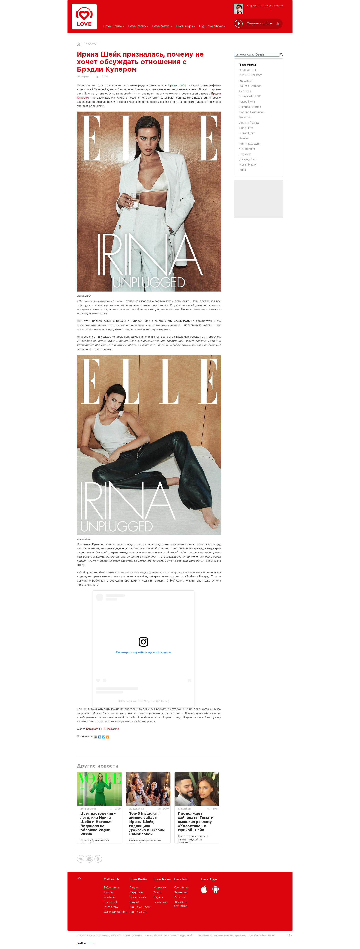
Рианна (244, 138)
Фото (157, 892)
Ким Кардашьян (249, 144)
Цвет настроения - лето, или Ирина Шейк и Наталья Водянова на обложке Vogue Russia (98, 824)
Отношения (247, 149)
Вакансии (181, 892)
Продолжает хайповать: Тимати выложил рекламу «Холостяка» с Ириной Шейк (195, 822)
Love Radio (137, 26)
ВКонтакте (112, 887)
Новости (160, 887)
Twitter (109, 892)
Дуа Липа (245, 154)
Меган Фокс (247, 133)
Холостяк (245, 117)
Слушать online (259, 23)
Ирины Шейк (177, 85)
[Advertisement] (165, 11)
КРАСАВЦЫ (247, 70)
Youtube (110, 897)
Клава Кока (247, 102)
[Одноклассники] (108, 736)
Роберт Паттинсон (251, 112)
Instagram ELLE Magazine (102, 729)
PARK (271, 935)
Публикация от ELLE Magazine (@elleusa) (143, 700)
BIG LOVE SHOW (250, 75)
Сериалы (245, 91)
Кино (242, 170)
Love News (161, 26)
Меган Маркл (247, 165)
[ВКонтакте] (100, 736)
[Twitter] (104, 736)
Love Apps (185, 26)
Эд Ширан (246, 81)
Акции (133, 887)
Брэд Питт (246, 128)
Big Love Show (211, 26)
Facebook (111, 902)
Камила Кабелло (250, 86)
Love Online (113, 26)
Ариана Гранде (249, 123)
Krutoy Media (134, 935)
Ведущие (136, 892)
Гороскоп (161, 902)
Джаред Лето (248, 159)
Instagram (111, 907)
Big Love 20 (138, 912)
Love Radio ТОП (250, 96)
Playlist (134, 902)
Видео (158, 897)
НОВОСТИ (90, 44)
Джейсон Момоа (250, 107)
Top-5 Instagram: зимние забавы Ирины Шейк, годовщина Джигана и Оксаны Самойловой (147, 824)
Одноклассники (115, 912)
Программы (137, 897)
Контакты (181, 887)
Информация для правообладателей (169, 935)
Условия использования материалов (221, 935)
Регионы (180, 897)
